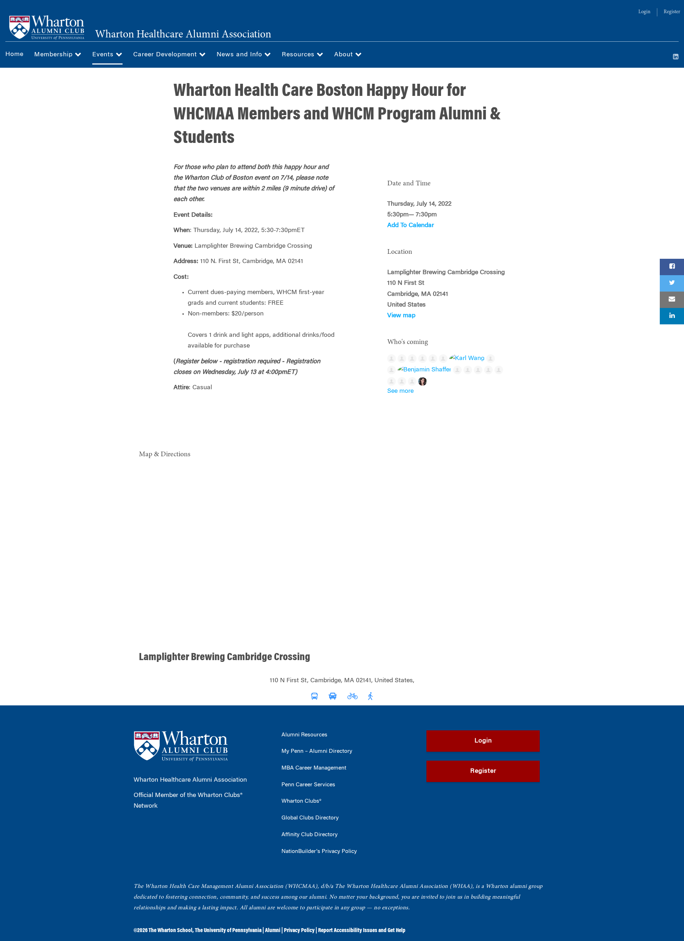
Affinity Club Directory (309, 835)
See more (400, 391)
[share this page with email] (672, 300)
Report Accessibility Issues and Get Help (361, 931)
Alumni (272, 931)
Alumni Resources (304, 735)
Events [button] (104, 55)
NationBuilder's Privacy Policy (319, 851)
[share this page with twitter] (672, 283)
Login (644, 12)
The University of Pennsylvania (228, 931)
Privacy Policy (299, 931)
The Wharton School (170, 931)
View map (401, 316)
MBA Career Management (313, 768)
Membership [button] (54, 55)
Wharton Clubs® (301, 801)
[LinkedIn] (676, 57)
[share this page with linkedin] (672, 316)
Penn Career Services (308, 785)
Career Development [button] (166, 55)
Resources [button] (299, 55)
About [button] (344, 55)
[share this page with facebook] (672, 267)
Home (14, 54)
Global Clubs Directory (310, 818)
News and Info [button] (240, 55)
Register (672, 12)
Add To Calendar (410, 225)
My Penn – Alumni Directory (316, 751)
